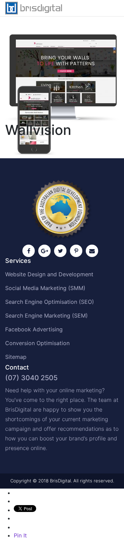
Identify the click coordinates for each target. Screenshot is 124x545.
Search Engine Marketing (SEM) (46, 315)
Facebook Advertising (34, 329)
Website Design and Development (49, 274)
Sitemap (16, 356)
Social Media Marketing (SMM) (45, 288)
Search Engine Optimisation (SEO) (49, 301)
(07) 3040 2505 (31, 378)
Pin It (20, 535)
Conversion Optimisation (37, 343)
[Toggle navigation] (109, 8)
